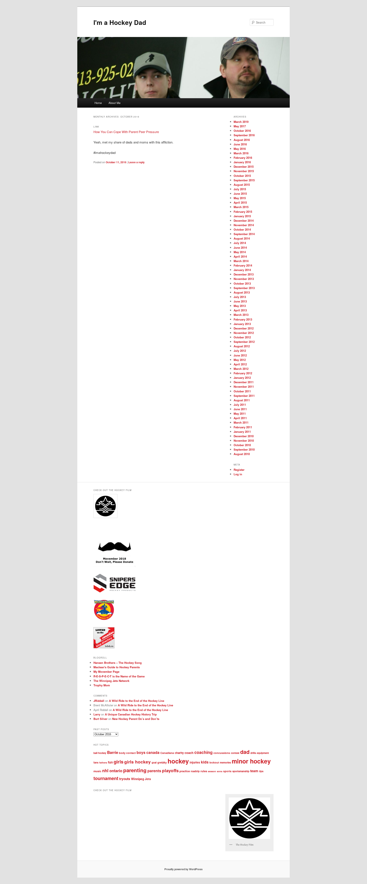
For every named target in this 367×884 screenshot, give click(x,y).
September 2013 (244, 288)
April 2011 (240, 418)
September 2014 (244, 234)
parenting (135, 770)
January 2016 (242, 162)
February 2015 (243, 212)
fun (110, 762)
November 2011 (244, 387)
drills (253, 753)
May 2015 (240, 198)
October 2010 (242, 445)
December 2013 (244, 274)
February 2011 (243, 427)
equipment (263, 753)
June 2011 (240, 409)
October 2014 (242, 229)
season (212, 771)
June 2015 (240, 194)
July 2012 (240, 351)
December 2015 (244, 167)
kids (205, 762)
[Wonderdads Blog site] (103, 619)
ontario (115, 770)
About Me (114, 103)
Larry (96, 714)
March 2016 (241, 153)
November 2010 (244, 440)
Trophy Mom (101, 685)
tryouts (124, 778)
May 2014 (240, 252)
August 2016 (242, 140)
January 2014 (242, 270)
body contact (127, 753)
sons (219, 771)
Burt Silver (100, 719)
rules (203, 771)
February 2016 (243, 158)
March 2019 (241, 122)
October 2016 (242, 131)
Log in (238, 474)
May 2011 (240, 413)
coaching (203, 752)
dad (245, 752)
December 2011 (244, 382)
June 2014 (240, 247)
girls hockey (137, 762)
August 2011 (242, 400)
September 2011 (244, 396)
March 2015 (241, 207)
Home (98, 103)
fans (95, 762)
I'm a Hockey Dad (119, 22)
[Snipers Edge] (114, 591)
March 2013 (241, 315)
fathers (103, 762)
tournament (105, 778)
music (97, 771)
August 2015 (242, 185)
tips (261, 771)
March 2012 (241, 369)
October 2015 (242, 176)
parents (154, 770)
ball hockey (99, 753)
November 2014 (244, 225)
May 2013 (240, 306)
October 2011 (242, 391)
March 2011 (241, 422)
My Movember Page (106, 672)
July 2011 (240, 405)
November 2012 (244, 333)
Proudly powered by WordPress (183, 869)
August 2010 (242, 454)
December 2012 (244, 328)
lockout (214, 762)
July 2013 (240, 297)
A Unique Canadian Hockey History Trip (131, 714)
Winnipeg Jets (141, 779)
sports (227, 771)
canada (153, 752)
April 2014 (240, 256)
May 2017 (240, 126)
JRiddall (98, 701)
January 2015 (242, 216)
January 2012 (242, 378)
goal (154, 762)
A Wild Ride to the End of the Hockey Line (136, 701)
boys (141, 752)
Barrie (112, 752)
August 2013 (242, 292)
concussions (221, 753)
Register (239, 470)
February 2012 (243, 373)
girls (118, 761)
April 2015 (240, 202)
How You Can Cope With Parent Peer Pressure (126, 131)
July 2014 (240, 243)
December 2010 (244, 436)
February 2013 (243, 319)
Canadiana (167, 753)
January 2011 (242, 432)
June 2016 (240, 144)
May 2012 (240, 360)
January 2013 (242, 324)
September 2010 (244, 449)
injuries (195, 762)
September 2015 (244, 180)
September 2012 (244, 342)
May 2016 (240, 149)
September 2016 (244, 135)
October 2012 (242, 337)
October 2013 (242, 283)
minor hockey (251, 761)
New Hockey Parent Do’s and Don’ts (135, 719)
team (254, 770)
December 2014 (244, 221)
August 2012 (242, 346)
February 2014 (243, 265)
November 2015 (244, 171)
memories (225, 762)
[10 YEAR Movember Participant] (114, 566)
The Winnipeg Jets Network (111, 681)
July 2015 (240, 189)
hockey (178, 760)
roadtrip (195, 771)
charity (179, 753)
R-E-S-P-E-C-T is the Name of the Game (119, 676)
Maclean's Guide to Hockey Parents (116, 667)
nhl (105, 770)
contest (235, 753)
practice (184, 771)
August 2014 (242, 238)
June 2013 (240, 301)
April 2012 (240, 364)
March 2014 (241, 261)
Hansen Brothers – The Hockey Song (117, 663)
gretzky (162, 762)
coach (189, 752)
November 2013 (244, 279)
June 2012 (240, 355)
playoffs (170, 770)
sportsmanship (240, 771)
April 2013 (240, 310)
